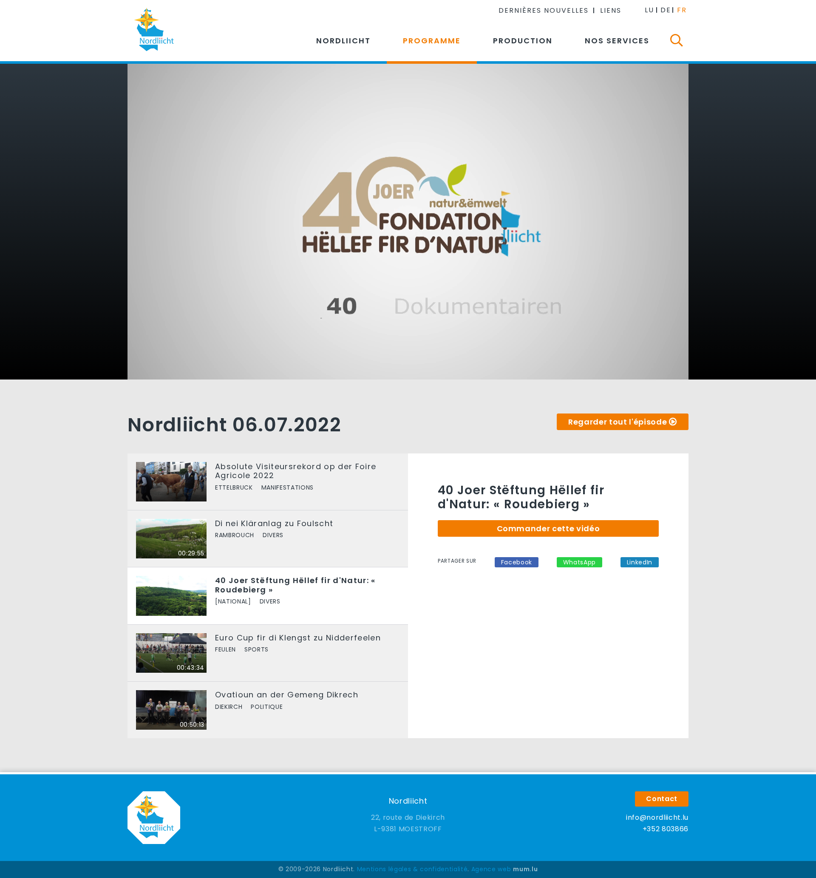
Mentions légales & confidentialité (412, 869)
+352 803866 (665, 829)
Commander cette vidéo (548, 528)
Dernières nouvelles (544, 10)
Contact (661, 799)
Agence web (491, 869)
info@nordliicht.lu (657, 817)
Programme (432, 40)
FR (682, 10)
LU (649, 10)
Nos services (617, 40)
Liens (610, 10)
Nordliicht (343, 40)
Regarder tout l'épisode (617, 421)
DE (665, 10)
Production (522, 40)
